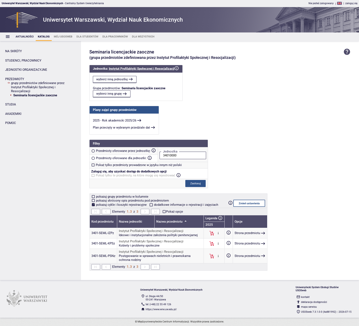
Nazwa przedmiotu (169, 221)
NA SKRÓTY (13, 51)
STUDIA (10, 104)
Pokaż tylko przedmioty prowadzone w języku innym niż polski (139, 165)
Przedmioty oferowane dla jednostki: (121, 158)
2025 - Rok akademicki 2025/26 (114, 120)
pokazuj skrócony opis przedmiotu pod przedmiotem (132, 200)
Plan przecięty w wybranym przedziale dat (121, 127)
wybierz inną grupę (109, 93)
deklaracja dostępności (314, 302)
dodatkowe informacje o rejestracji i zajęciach (185, 205)
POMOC (10, 123)
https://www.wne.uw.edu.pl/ (161, 309)
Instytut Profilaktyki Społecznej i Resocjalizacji (142, 69)
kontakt (305, 297)
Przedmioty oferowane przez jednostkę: (123, 151)
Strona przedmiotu (247, 233)
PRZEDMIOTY (14, 79)
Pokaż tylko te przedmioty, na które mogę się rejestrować (135, 175)
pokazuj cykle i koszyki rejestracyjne (121, 205)
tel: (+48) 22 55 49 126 (158, 304)
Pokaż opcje (174, 211)
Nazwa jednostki (130, 221)
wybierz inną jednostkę (112, 79)
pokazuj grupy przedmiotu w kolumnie (121, 196)
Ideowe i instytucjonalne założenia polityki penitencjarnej (158, 235)
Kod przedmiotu (102, 221)
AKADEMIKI (13, 114)
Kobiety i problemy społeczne (139, 245)
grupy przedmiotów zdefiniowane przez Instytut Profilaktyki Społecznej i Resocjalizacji (37, 87)
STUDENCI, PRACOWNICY (23, 60)
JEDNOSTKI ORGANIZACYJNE (26, 70)
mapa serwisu (309, 306)
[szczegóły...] (218, 233)
